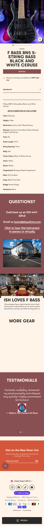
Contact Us (22, 500)
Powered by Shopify (27, 510)
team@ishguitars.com (27, 222)
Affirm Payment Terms (29, 497)
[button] (5, 466)
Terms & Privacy (10, 500)
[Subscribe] (36, 461)
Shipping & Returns (13, 497)
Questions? (7, 89)
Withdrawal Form (33, 500)
